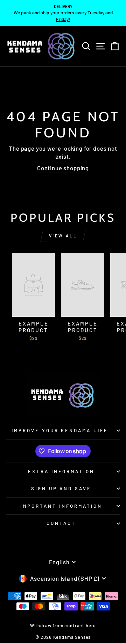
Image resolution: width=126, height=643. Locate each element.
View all (63, 235)
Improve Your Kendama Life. (61, 430)
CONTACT (61, 523)
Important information (61, 506)
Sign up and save (61, 488)
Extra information (61, 471)
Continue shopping (63, 167)
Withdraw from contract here (63, 625)
